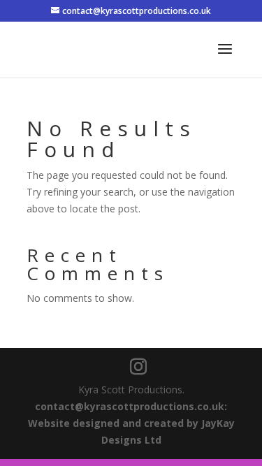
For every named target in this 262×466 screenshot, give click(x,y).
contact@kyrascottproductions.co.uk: (131, 406)
